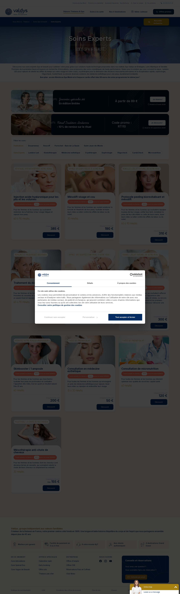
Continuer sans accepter (54, 317)
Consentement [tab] (53, 283)
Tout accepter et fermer (125, 317)
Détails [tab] (90, 283)
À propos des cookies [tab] (126, 283)
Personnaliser (89, 317)
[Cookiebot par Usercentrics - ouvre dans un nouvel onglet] (131, 275)
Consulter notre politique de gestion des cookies (60, 305)
